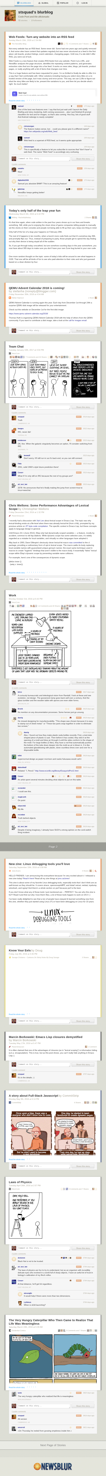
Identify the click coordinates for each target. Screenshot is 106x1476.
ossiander (22, 788)
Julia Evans (16, 871)
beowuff (27, 455)
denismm (21, 1258)
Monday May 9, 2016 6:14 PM (24, 1099)
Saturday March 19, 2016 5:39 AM (26, 1327)
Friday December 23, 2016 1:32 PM (26, 512)
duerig (20, 718)
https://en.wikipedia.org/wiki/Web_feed (40, 131)
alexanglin (28, 1293)
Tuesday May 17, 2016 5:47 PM (25, 1043)
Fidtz (20, 464)
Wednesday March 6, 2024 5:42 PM (26, 214)
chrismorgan (29, 126)
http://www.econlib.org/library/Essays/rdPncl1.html (56, 771)
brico (20, 692)
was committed (75, 542)
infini (20, 755)
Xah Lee (40, 520)
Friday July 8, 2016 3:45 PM (23, 954)
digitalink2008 (23, 180)
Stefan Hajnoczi (18, 298)
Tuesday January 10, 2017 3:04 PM (26, 350)
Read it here (28, 878)
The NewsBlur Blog (19, 44)
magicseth (22, 797)
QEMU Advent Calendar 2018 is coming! (37, 288)
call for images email (78, 320)
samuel (21, 106)
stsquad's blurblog (35, 12)
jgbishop (21, 189)
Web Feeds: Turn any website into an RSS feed (41, 36)
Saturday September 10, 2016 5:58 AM (28, 867)
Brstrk (20, 709)
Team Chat (16, 346)
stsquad (21, 417)
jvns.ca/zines (63, 878)
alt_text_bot (22, 484)
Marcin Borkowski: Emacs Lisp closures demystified (45, 1037)
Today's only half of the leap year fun (34, 210)
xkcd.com (16, 353)
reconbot (21, 815)
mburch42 (22, 806)
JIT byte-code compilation (36, 526)
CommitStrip (16, 1102)
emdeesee (22, 440)
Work (12, 595)
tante (20, 1393)
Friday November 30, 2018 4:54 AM (26, 294)
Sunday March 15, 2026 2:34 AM (25, 40)
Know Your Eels (20, 950)
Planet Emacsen (18, 516)
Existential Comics (19, 1330)
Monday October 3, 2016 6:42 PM (26, 599)
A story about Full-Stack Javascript (33, 1095)
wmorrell (21, 1427)
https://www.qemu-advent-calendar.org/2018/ (28, 313)
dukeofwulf (22, 767)
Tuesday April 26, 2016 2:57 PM (25, 1185)
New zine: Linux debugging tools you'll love (39, 864)
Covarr (20, 472)
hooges (21, 428)
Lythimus (27, 1302)
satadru (21, 168)
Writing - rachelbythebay (21, 217)
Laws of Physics (20, 1182)
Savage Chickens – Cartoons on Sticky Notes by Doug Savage (35, 957)
